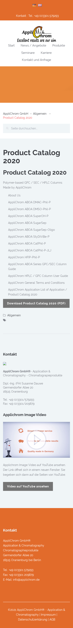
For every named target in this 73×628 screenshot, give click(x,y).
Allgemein (39, 113)
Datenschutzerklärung (32, 619)
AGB (52, 619)
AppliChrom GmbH (15, 113)
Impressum (48, 614)
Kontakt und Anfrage (36, 60)
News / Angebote (33, 45)
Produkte (58, 45)
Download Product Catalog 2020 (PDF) (36, 303)
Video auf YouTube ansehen (28, 486)
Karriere (46, 53)
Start (11, 45)
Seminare (28, 53)
